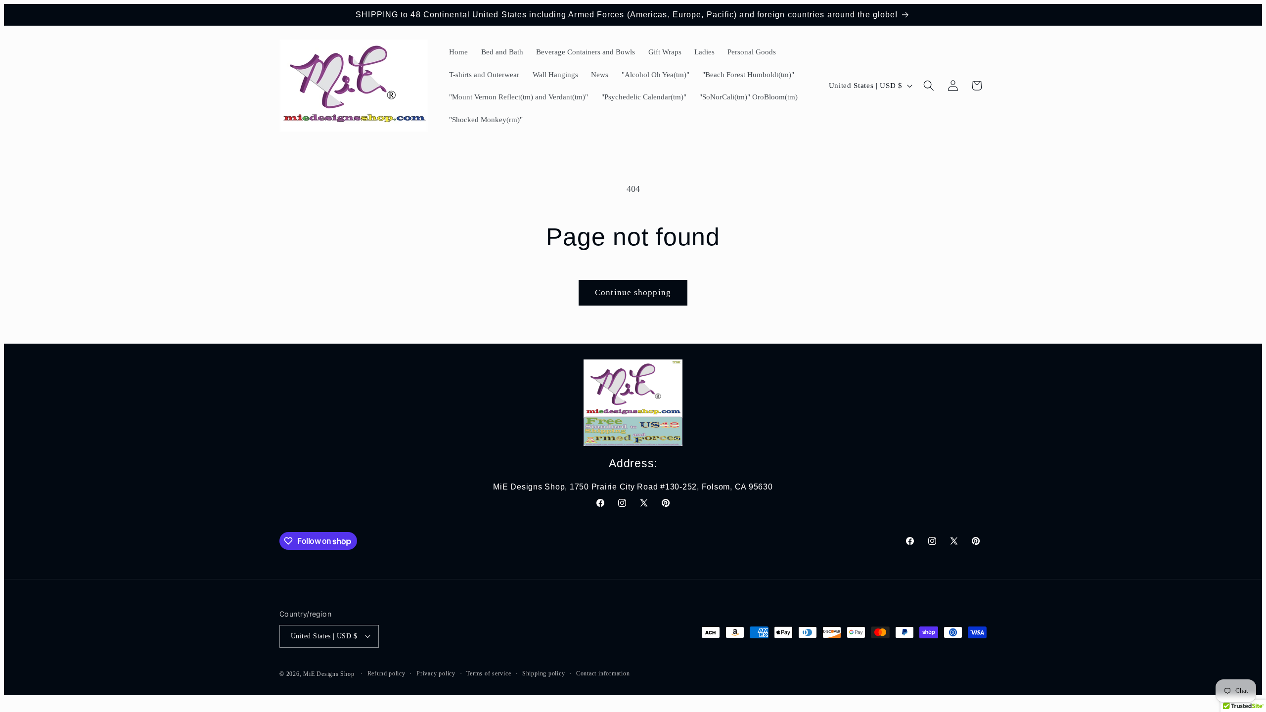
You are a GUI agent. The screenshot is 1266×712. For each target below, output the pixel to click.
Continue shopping (633, 292)
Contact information (603, 673)
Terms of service (488, 673)
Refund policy (386, 673)
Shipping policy (543, 673)
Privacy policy (435, 673)
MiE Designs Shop (328, 673)
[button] (929, 85)
